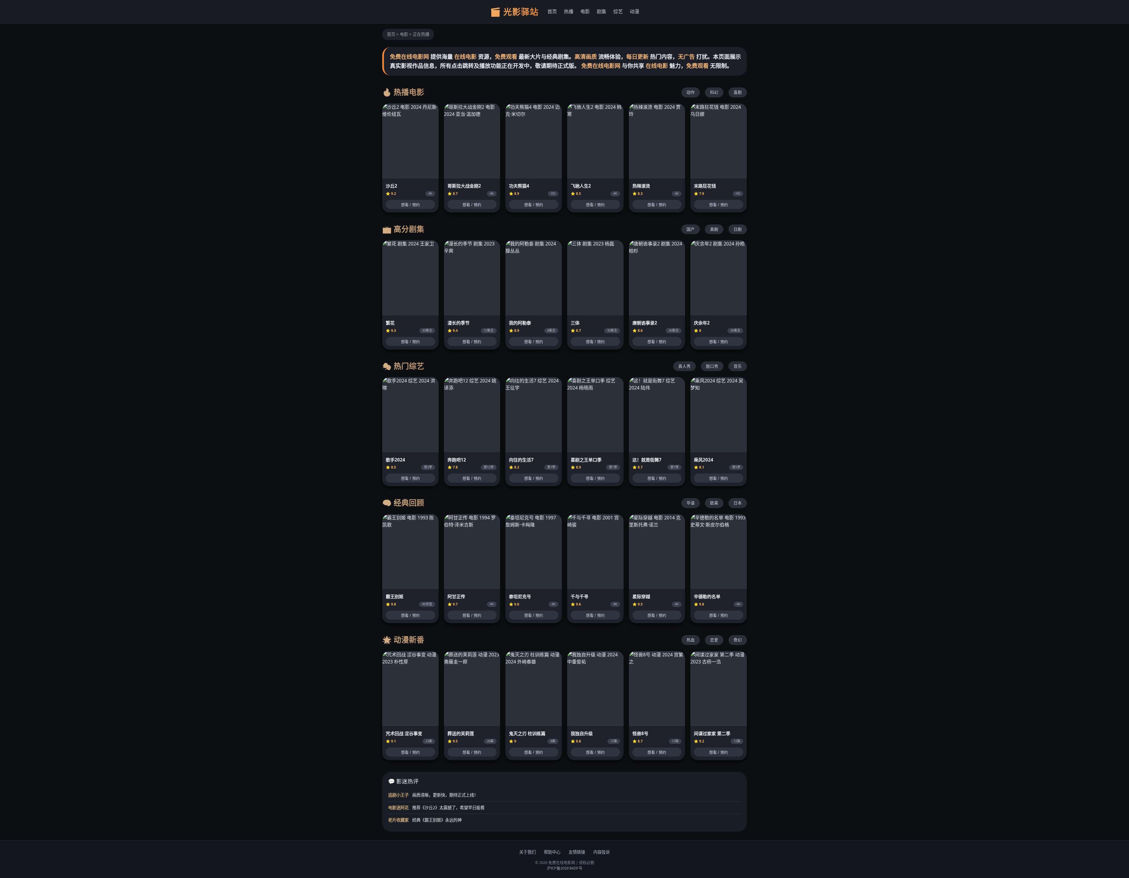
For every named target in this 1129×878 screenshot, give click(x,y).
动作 (691, 92)
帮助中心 (552, 852)
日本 (738, 503)
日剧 (738, 229)
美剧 (714, 229)
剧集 (601, 11)
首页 (552, 11)
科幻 (714, 92)
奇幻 (738, 640)
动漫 (634, 11)
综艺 (618, 11)
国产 (691, 229)
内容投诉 (601, 852)
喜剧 (738, 92)
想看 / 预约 (410, 205)
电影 (585, 11)
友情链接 (577, 852)
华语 (691, 503)
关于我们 (527, 852)
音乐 (738, 366)
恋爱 (714, 640)
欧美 (714, 503)
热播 (568, 11)
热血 (691, 640)
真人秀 (684, 366)
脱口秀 (712, 366)
